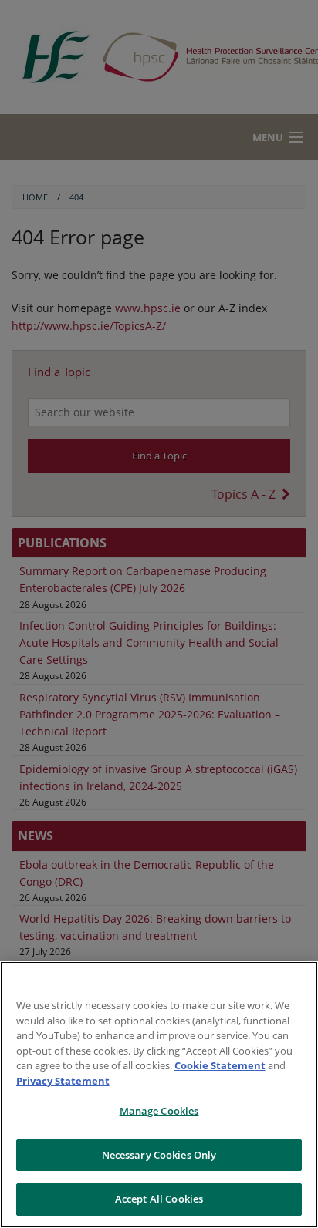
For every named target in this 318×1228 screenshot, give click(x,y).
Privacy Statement (63, 1081)
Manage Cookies (159, 1111)
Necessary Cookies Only (159, 1155)
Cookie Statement (220, 1065)
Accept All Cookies (159, 1199)
